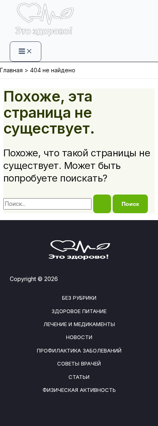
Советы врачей (79, 363)
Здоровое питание (79, 311)
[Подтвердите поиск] (102, 204)
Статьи (79, 377)
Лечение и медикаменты (79, 324)
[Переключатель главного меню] (25, 51)
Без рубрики (79, 297)
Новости (79, 337)
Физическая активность (79, 390)
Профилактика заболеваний (79, 350)
